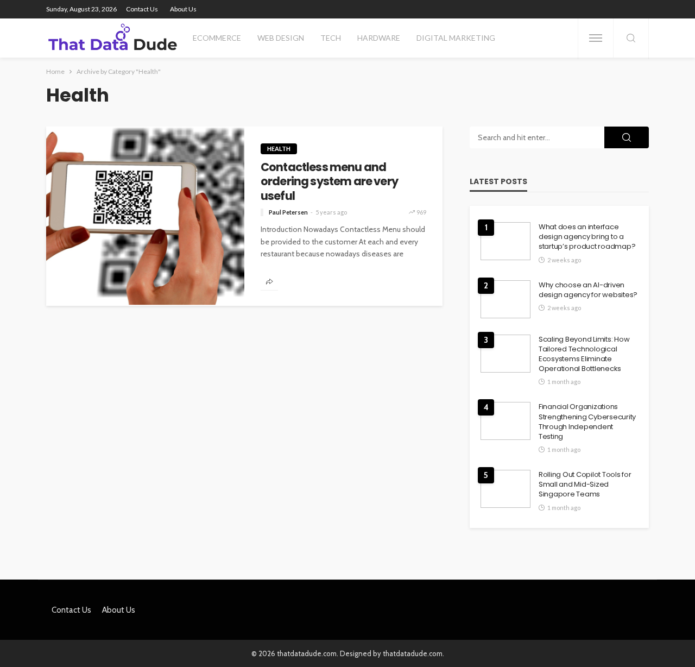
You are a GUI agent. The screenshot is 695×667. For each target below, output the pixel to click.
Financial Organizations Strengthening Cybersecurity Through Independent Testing (587, 422)
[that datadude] (112, 38)
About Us (183, 9)
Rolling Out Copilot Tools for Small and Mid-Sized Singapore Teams (585, 484)
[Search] (631, 38)
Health (278, 148)
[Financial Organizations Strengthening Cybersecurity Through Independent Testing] (505, 421)
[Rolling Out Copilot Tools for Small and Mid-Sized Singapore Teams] (505, 489)
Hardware (378, 37)
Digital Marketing (455, 37)
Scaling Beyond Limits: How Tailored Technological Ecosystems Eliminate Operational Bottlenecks (584, 354)
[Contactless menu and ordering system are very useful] (145, 216)
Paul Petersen (288, 212)
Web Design (280, 37)
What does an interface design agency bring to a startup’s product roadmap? (587, 236)
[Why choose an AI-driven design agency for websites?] (505, 299)
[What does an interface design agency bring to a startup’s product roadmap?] (505, 241)
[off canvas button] (595, 38)
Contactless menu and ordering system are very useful (329, 181)
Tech (330, 37)
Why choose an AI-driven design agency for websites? (588, 290)
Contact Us (142, 9)
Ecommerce (217, 37)
